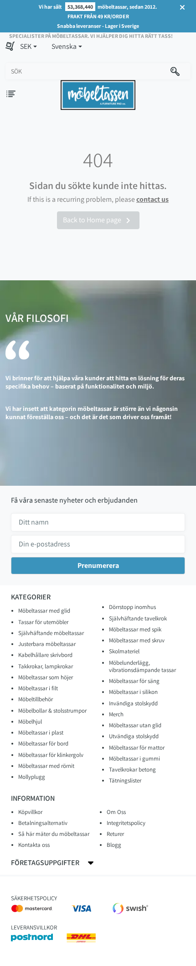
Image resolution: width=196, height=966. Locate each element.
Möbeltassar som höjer (45, 677)
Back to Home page (98, 220)
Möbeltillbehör (35, 699)
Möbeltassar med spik (135, 629)
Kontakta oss (34, 845)
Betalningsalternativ (42, 823)
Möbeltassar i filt (38, 688)
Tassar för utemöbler (43, 622)
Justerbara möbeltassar (47, 644)
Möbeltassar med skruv (137, 640)
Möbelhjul (30, 721)
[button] (28, 46)
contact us (152, 199)
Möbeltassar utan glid (135, 725)
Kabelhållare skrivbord (45, 655)
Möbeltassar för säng (134, 681)
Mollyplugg (31, 777)
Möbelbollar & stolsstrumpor (52, 710)
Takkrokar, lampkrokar (45, 666)
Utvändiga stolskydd (134, 736)
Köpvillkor (30, 812)
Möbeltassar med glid (44, 610)
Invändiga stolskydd (133, 703)
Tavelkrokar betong (132, 769)
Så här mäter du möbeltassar (53, 834)
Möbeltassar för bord (43, 743)
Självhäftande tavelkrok (138, 618)
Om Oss (116, 812)
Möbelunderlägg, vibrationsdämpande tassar (142, 666)
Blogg (114, 845)
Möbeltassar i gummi (134, 758)
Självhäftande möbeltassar (51, 633)
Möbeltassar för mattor (137, 747)
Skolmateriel (124, 651)
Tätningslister (125, 780)
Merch (116, 714)
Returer (115, 834)
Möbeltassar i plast (40, 732)
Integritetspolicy (126, 823)
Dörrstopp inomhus (132, 607)
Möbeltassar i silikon (133, 692)
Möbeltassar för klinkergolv (50, 755)
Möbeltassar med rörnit (46, 766)
